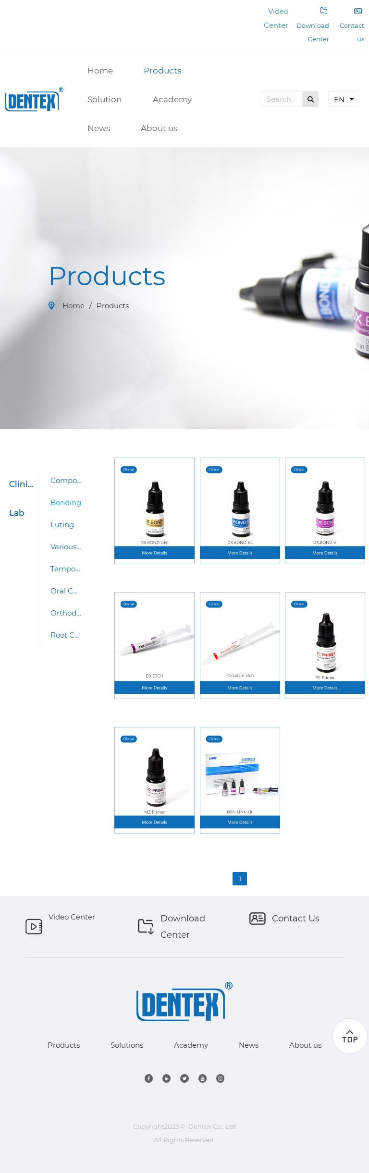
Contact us (351, 25)
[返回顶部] (350, 1036)
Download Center (312, 32)
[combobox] (343, 99)
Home (73, 305)
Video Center (72, 916)
